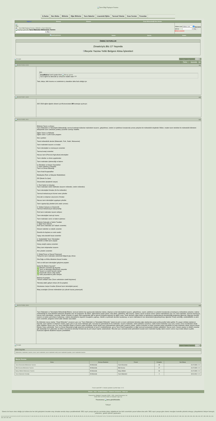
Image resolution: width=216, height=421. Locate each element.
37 (72, 416)
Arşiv (95, 391)
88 (159, 416)
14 (24, 416)
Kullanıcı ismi (178, 26)
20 (36, 416)
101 (183, 416)
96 (176, 416)
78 (143, 416)
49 (109, 416)
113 (2, 417)
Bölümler (38, 28)
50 (99, 416)
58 (129, 416)
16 (28, 416)
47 (95, 416)
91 (165, 416)
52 (111, 416)
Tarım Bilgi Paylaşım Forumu (26, 28)
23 (42, 416)
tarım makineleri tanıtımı (78, 352)
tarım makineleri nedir (52, 352)
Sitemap (58, 21)
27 (50, 416)
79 (145, 416)
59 (131, 416)
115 (7, 417)
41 (82, 416)
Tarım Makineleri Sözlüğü (22, 374)
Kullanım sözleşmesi (115, 391)
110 (199, 416)
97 (178, 416)
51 (105, 416)
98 (157, 416)
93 (169, 416)
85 (153, 416)
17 (30, 416)
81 (147, 416)
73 (107, 416)
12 (18, 416)
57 (125, 416)
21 (38, 416)
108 (204, 416)
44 (90, 416)
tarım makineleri (41, 352)
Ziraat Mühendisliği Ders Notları (152, 21)
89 (161, 416)
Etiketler (88, 21)
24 (44, 416)
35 (68, 416)
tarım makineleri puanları (65, 352)
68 (137, 416)
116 (10, 417)
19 (34, 416)
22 (40, 416)
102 (186, 416)
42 (84, 416)
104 (191, 416)
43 (86, 416)
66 (133, 416)
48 (101, 416)
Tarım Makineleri (46, 28)
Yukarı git (125, 391)
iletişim (206, 411)
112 (212, 416)
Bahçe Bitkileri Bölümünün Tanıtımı (25, 371)
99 (80, 416)
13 (22, 416)
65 (117, 416)
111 (210, 416)
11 (16, 416)
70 (97, 416)
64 (119, 416)
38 (74, 416)
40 (78, 416)
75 (141, 416)
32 (60, 416)
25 (46, 416)
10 (14, 416)
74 (103, 416)
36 (70, 416)
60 (127, 416)
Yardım (113, 35)
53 (113, 416)
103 (188, 416)
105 (194, 416)
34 (64, 416)
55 (121, 416)
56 (123, 416)
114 (5, 417)
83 (149, 416)
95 (173, 416)
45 (88, 416)
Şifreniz (177, 29)
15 (26, 416)
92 (167, 416)
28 (52, 416)
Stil (199, 62)
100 (180, 416)
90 (163, 416)
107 (202, 416)
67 (20, 416)
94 (171, 416)
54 (115, 416)
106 (196, 416)
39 (76, 416)
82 (151, 416)
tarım (34, 352)
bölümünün (19, 352)
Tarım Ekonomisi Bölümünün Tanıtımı (26, 364)
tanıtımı (30, 352)
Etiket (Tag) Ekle (20, 349)
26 (48, 416)
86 (155, 416)
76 (139, 416)
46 (92, 416)
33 (62, 416)
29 (54, 416)
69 (135, 416)
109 (207, 416)
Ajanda (149, 35)
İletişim (90, 391)
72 (66, 416)
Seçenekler (194, 62)
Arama (184, 35)
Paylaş (185, 62)
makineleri (25, 352)
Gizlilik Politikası (103, 391)
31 (58, 416)
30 (56, 416)
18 (32, 416)
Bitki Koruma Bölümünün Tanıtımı (25, 368)
